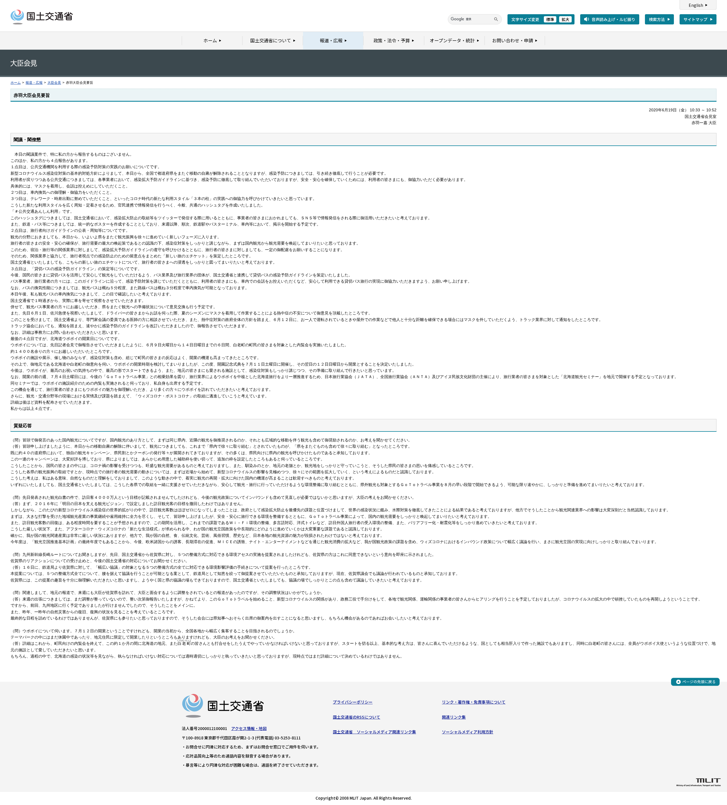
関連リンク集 (454, 717)
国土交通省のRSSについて (356, 717)
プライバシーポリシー (353, 702)
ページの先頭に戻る (699, 681)
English (696, 5)
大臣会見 (54, 83)
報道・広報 (34, 83)
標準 (550, 19)
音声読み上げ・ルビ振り (613, 19)
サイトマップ (695, 19)
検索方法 (657, 19)
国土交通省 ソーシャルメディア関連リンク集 (374, 732)
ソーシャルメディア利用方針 (467, 732)
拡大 (565, 19)
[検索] (496, 19)
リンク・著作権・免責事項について (473, 702)
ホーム (16, 83)
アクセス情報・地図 (249, 728)
